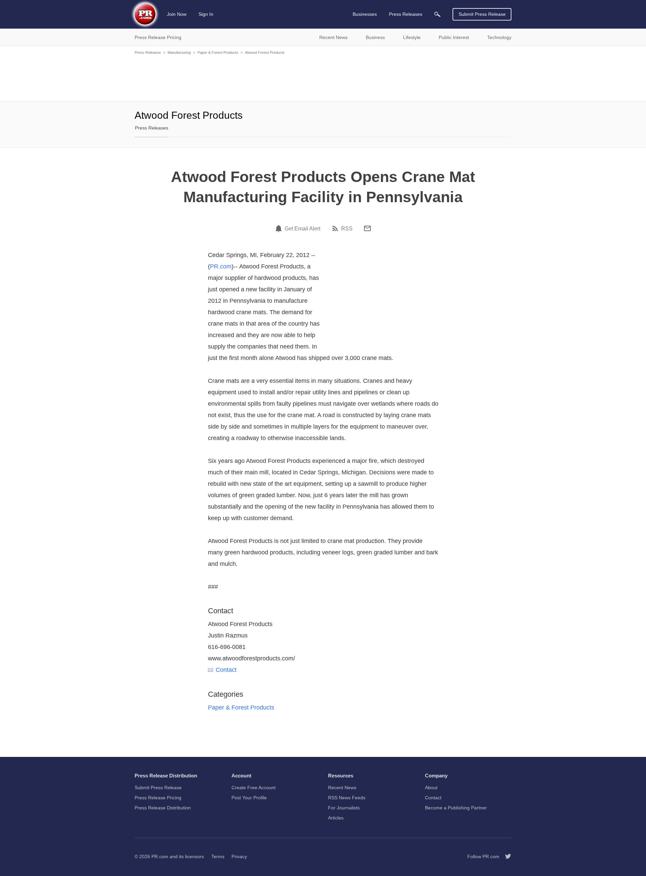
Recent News (342, 787)
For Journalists (344, 807)
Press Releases (148, 52)
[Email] (367, 228)
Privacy (239, 856)
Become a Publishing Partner (456, 807)
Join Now (176, 14)
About (431, 787)
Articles (336, 817)
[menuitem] (437, 14)
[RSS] (336, 228)
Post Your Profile (249, 797)
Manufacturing (179, 52)
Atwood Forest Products (265, 52)
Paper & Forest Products (218, 52)
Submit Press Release (482, 14)
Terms (217, 856)
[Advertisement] (323, 77)
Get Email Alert (302, 228)
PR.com (220, 266)
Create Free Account (253, 787)
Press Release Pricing (158, 797)
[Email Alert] (280, 228)
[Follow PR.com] (505, 856)
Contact (226, 669)
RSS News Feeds (346, 797)
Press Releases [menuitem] (405, 14)
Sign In (206, 14)
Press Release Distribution (163, 807)
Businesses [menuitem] (365, 14)
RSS (347, 228)
